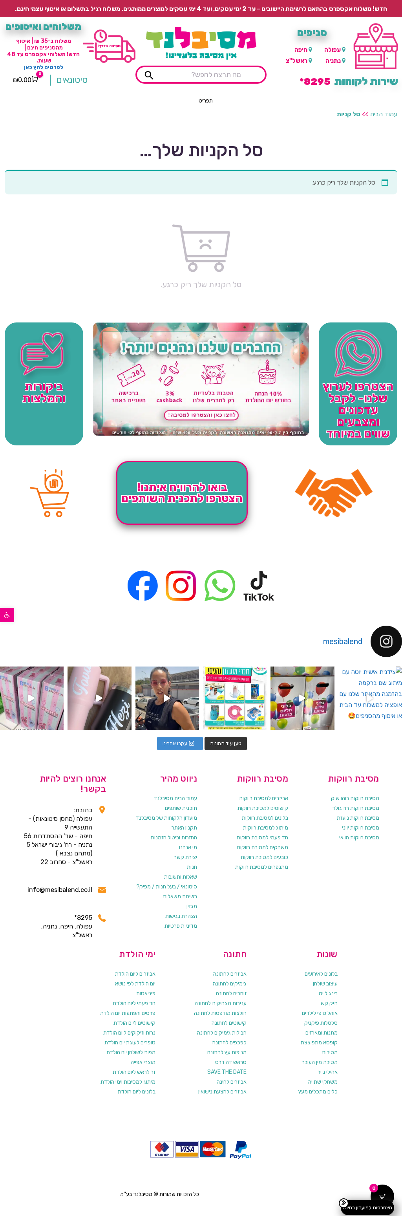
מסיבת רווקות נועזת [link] (358, 818)
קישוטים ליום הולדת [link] (134, 1023)
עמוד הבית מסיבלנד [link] (175, 798)
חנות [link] (192, 867)
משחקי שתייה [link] (323, 1082)
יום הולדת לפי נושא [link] (135, 983)
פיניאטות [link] (145, 993)
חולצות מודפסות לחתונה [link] (220, 1013)
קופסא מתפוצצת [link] (319, 1042)
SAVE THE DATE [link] (227, 1072)
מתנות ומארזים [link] (321, 1032)
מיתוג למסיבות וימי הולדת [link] (127, 1082)
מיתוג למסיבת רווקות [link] (265, 827)
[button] (206, 101)
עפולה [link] (332, 49)
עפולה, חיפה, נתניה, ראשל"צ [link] (66, 931)
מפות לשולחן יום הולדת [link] (130, 1052)
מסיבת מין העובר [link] (320, 1062)
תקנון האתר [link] (184, 827)
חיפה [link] (300, 49)
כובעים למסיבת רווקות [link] (264, 857)
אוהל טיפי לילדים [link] (320, 1013)
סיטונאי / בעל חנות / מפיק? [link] (166, 886)
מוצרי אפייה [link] (143, 1062)
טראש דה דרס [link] (231, 1062)
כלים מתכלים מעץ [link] (318, 1091)
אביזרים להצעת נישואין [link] (222, 1091)
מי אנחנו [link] (188, 847)
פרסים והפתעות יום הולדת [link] (127, 1013)
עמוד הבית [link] (383, 114)
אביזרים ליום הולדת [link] (135, 974)
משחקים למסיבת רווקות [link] (262, 847)
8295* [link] (83, 917)
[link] (7, 615)
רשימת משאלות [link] (180, 896)
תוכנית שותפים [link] (181, 808)
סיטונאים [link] (72, 80)
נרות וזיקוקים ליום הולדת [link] (129, 1032)
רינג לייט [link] (328, 993)
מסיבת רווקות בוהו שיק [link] (355, 798)
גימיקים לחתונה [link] (230, 983)
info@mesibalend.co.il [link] (59, 890)
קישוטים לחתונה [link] (229, 1023)
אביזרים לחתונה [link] (230, 974)
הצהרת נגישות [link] (181, 916)
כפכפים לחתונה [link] (229, 1042)
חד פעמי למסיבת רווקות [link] (262, 837)
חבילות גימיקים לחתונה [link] (222, 1032)
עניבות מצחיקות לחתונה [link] (221, 1003)
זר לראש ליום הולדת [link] (134, 1072)
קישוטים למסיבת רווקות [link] (263, 808)
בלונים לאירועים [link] (321, 974)
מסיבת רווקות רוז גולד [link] (355, 808)
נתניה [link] (333, 60)
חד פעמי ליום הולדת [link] (134, 1003)
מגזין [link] (191, 906)
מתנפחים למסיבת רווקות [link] (261, 867)
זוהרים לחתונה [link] (231, 993)
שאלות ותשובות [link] (180, 877)
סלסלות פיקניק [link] (321, 1023)
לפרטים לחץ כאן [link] (43, 67)
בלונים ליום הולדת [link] (136, 1091)
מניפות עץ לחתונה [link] (227, 1052)
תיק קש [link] (329, 1003)
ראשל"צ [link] (296, 60)
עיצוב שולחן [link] (325, 983)
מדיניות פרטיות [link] (180, 926)
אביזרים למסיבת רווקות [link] (263, 798)
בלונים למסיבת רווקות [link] (265, 818)
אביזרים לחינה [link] (232, 1082)
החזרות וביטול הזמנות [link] (174, 837)
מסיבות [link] (330, 1052)
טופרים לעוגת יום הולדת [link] (129, 1042)
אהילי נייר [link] (328, 1072)
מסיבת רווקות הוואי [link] (359, 837)
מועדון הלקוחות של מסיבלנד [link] (166, 818)
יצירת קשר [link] (185, 857)
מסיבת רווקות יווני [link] (360, 827)
